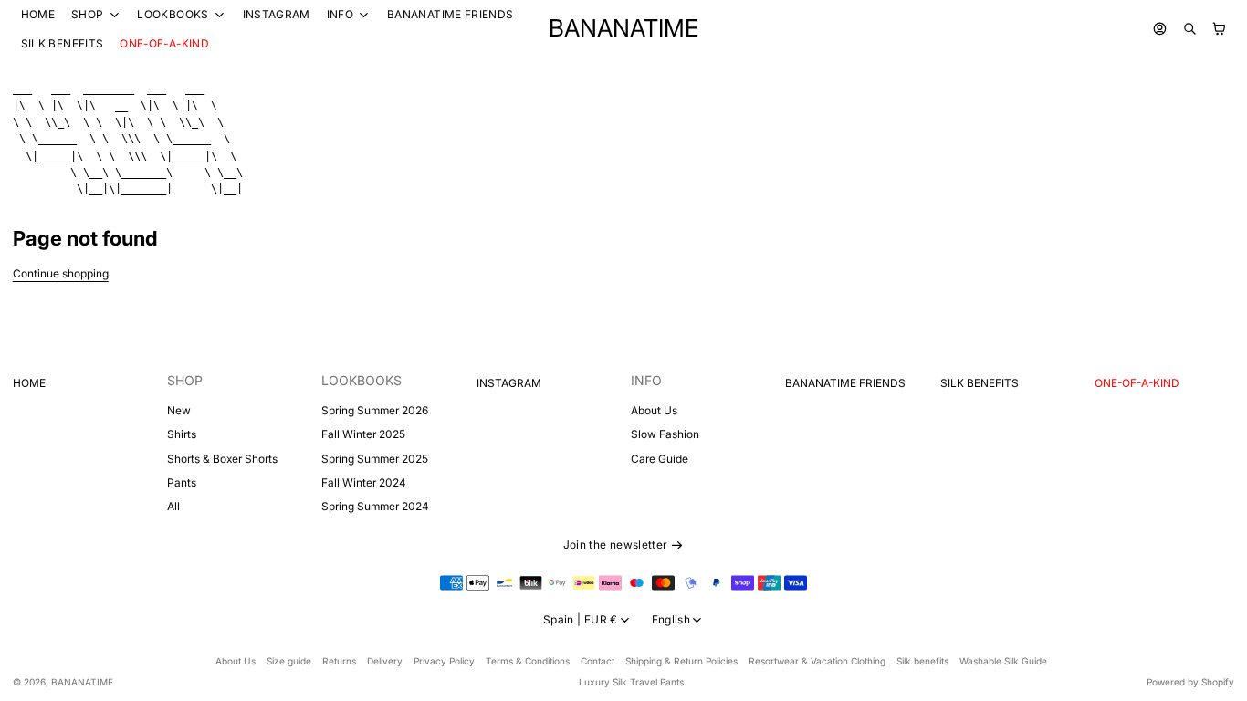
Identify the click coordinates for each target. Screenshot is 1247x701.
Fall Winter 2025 (363, 434)
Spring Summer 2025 (374, 459)
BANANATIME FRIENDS (450, 14)
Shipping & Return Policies (681, 660)
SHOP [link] (87, 14)
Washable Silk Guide (1003, 660)
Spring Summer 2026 (374, 410)
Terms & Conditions (528, 660)
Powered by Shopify (1190, 681)
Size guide (289, 660)
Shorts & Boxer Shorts (222, 459)
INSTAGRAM (276, 14)
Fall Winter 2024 (363, 482)
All (173, 506)
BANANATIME (82, 681)
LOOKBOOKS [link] (172, 14)
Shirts (181, 434)
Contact (597, 660)
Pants (181, 482)
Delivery (385, 660)
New (179, 410)
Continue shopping (61, 273)
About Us (654, 410)
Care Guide (659, 459)
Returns (339, 660)
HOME (38, 14)
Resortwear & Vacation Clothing (817, 660)
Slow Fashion (665, 434)
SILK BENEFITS (62, 43)
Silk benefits (922, 660)
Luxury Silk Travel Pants (631, 681)
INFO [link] (340, 14)
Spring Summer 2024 (375, 506)
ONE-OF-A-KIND (164, 43)
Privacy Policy (444, 660)
